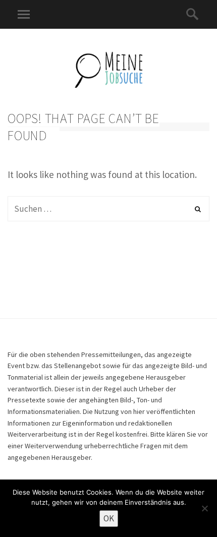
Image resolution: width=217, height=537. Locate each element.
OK (108, 518)
